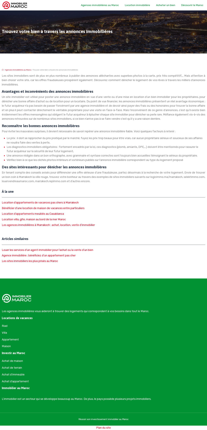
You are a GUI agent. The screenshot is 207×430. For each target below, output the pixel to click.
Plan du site (103, 427)
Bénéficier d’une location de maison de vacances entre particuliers (43, 208)
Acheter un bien (165, 5)
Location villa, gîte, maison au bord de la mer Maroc (34, 219)
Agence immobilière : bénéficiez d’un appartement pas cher (39, 255)
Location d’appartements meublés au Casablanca (33, 213)
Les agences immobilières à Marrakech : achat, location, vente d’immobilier (48, 225)
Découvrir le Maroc (192, 5)
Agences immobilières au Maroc (100, 5)
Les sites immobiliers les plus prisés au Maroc (30, 261)
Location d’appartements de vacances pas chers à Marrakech (40, 202)
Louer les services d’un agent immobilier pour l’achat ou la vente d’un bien (47, 250)
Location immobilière (137, 5)
